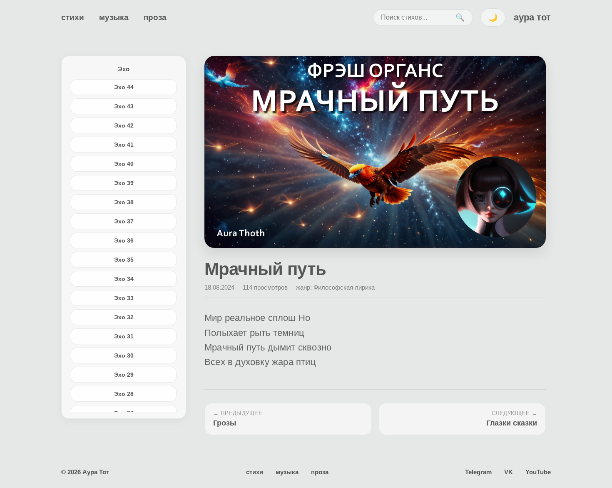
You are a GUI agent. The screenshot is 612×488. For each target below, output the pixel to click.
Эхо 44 (124, 87)
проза (155, 17)
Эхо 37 (124, 221)
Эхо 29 (124, 374)
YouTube (538, 471)
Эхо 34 (124, 278)
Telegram (478, 471)
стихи (72, 17)
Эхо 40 (124, 163)
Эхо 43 (124, 106)
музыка (114, 17)
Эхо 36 (124, 240)
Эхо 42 (124, 125)
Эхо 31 (124, 336)
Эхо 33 (124, 298)
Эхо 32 (124, 317)
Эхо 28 (124, 393)
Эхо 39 (124, 183)
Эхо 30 (124, 355)
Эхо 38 (124, 202)
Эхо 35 (124, 259)
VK (508, 471)
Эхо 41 (124, 144)
